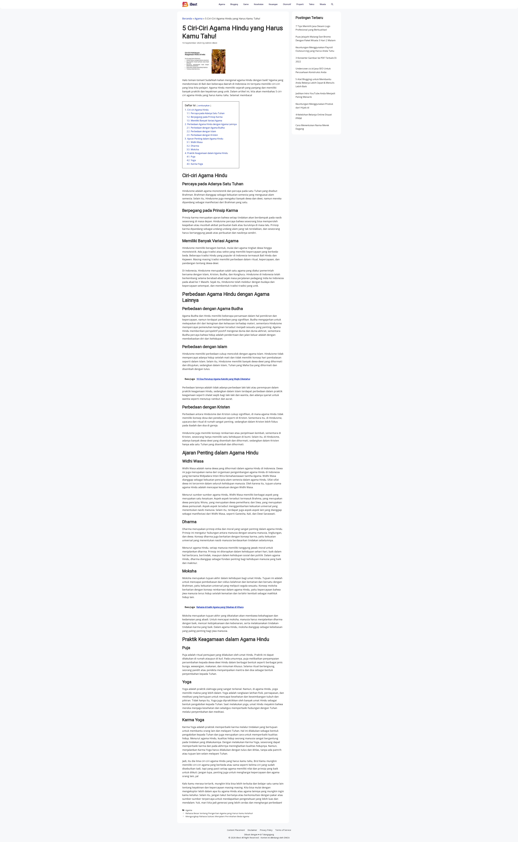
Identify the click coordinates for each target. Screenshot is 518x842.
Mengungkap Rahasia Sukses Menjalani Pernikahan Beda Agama (217, 816)
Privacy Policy (266, 830)
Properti (300, 4)
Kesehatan (258, 4)
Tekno (311, 4)
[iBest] (185, 4)
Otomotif (287, 4)
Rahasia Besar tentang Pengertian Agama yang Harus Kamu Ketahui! (219, 813)
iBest (193, 4)
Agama (222, 4)
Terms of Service (283, 830)
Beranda (187, 18)
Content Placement (236, 830)
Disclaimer (252, 830)
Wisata (323, 4)
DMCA (286, 837)
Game (246, 4)
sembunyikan (204, 105)
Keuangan (273, 4)
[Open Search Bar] (332, 4)
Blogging (234, 4)
